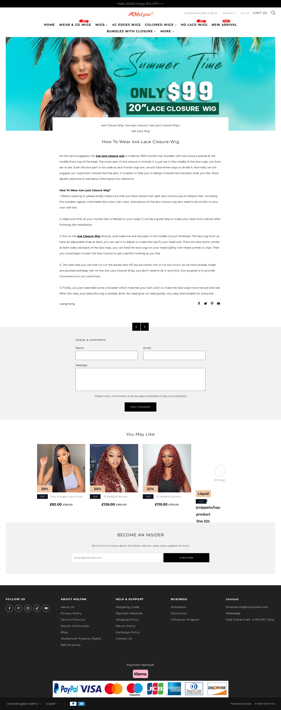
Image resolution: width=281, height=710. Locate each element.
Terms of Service (73, 619)
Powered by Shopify (240, 703)
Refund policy (71, 645)
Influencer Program (185, 619)
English (228, 13)
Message (81, 365)
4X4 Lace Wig (140, 131)
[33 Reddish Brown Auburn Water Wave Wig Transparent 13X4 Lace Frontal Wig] (167, 468)
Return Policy (126, 626)
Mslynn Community (75, 626)
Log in (244, 13)
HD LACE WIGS (194, 25)
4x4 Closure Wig (112, 125)
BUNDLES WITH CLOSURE (130, 31)
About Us (67, 607)
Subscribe (186, 557)
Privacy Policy (71, 613)
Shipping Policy (127, 619)
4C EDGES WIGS (126, 25)
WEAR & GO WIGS (75, 25)
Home (49, 25)
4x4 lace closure (136, 125)
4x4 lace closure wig (110, 156)
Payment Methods (129, 613)
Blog (64, 632)
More (165, 31)
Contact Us (124, 638)
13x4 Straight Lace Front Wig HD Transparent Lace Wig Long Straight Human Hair (60, 497)
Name (80, 348)
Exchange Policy (128, 632)
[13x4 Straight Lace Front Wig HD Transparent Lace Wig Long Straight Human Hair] (61, 468)
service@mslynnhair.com (251, 607)
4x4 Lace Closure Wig (164, 125)
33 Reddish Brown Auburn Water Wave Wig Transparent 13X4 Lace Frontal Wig (166, 497)
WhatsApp (233, 613)
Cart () (260, 13)
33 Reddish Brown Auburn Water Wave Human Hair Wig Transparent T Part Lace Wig (112, 497)
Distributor (179, 613)
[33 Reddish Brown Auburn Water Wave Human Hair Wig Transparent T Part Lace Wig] (114, 468)
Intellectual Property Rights (81, 638)
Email (147, 348)
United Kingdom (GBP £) (200, 13)
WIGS (100, 25)
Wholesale (178, 607)
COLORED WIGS (159, 25)
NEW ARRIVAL (224, 25)
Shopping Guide (127, 607)
